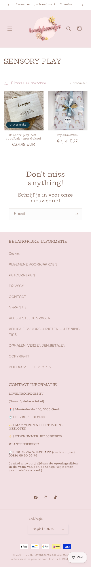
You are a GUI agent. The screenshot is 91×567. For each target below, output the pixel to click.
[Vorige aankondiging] (8, 5)
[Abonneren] (76, 214)
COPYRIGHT (19, 356)
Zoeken (14, 254)
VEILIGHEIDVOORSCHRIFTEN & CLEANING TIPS (44, 332)
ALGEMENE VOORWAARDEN (33, 264)
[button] (9, 28)
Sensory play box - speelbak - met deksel (23, 136)
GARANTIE (18, 307)
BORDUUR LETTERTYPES (30, 367)
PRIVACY (16, 286)
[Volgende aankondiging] (82, 5)
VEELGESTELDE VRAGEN (30, 318)
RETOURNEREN (22, 275)
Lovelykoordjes (43, 555)
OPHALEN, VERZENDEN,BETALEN (37, 346)
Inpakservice (67, 135)
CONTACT (17, 297)
